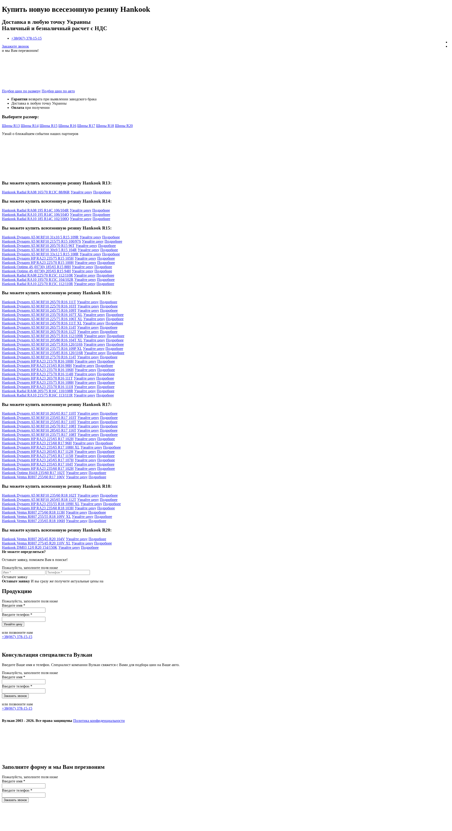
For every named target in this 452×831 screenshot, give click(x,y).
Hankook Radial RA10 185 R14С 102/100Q (35, 219)
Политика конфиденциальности (99, 721)
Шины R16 (67, 126)
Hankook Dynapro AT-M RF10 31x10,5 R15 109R (40, 237)
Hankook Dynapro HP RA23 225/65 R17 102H (38, 439)
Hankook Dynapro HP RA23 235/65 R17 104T (37, 464)
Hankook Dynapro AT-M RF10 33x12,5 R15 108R (40, 254)
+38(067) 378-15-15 (26, 38)
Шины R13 (11, 126)
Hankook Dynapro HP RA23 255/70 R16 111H (37, 387)
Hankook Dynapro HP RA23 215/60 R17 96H (37, 443)
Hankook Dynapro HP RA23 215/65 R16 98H (37, 366)
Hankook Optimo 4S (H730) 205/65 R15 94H (36, 271)
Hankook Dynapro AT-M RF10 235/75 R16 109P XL (42, 349)
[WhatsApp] (252, 757)
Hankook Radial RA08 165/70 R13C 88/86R (36, 192)
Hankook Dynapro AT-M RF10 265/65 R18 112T (39, 500)
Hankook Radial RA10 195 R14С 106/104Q (35, 215)
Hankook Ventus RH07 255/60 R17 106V (33, 477)
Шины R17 (86, 126)
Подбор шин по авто (58, 91)
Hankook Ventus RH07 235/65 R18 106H (33, 521)
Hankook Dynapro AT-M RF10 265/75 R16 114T (39, 327)
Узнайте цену (81, 192)
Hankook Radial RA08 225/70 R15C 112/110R (37, 275)
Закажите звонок (15, 46)
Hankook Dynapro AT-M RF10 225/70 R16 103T (39, 306)
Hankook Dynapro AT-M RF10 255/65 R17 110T (39, 422)
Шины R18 (105, 126)
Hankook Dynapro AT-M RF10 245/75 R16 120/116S (42, 344)
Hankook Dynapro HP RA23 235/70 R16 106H (38, 370)
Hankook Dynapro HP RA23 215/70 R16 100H (38, 361)
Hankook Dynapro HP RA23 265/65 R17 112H (37, 452)
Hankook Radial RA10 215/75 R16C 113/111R (37, 395)
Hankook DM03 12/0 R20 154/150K (29, 547)
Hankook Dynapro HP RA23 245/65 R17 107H (38, 460)
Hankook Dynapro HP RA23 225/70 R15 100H (38, 263)
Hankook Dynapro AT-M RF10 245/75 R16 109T (39, 310)
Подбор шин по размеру (21, 91)
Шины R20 (124, 126)
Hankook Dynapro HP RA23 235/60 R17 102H (38, 469)
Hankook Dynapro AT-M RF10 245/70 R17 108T (39, 426)
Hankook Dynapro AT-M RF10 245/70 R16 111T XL (42, 323)
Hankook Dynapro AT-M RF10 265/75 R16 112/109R (42, 336)
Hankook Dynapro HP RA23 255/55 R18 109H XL (41, 504)
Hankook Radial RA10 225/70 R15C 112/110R (37, 284)
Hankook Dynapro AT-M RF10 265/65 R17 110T (39, 413)
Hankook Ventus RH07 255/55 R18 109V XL (36, 517)
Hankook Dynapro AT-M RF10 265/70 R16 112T (39, 332)
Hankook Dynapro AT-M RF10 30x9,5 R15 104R (39, 250)
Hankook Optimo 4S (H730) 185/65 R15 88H (36, 267)
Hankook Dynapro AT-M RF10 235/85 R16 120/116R (42, 353)
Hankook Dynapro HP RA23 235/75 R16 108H (38, 383)
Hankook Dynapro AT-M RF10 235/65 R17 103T (39, 418)
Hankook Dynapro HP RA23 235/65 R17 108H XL (41, 447)
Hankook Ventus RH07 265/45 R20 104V (33, 539)
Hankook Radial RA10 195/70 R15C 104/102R (37, 280)
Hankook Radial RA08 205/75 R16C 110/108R (37, 391)
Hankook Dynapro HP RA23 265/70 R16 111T (37, 378)
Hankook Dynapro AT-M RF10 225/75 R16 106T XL (42, 319)
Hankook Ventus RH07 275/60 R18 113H (33, 512)
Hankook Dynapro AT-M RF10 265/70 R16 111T (39, 302)
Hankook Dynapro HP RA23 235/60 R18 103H (38, 508)
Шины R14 (30, 126)
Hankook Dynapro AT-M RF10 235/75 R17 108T (39, 435)
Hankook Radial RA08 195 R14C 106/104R (35, 210)
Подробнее (102, 192)
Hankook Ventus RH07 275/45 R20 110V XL (36, 543)
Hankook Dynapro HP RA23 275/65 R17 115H (37, 456)
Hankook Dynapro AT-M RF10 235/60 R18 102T (39, 495)
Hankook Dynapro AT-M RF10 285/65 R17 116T (39, 430)
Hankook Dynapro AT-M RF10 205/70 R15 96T (38, 246)
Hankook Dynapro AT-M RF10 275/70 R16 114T (39, 357)
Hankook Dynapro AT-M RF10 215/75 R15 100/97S (41, 241)
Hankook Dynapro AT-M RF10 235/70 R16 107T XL (42, 315)
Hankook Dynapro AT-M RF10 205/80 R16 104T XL (42, 340)
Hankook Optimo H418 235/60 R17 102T (33, 473)
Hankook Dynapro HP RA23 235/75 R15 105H (38, 258)
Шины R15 (48, 126)
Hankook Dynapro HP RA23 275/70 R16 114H (37, 374)
